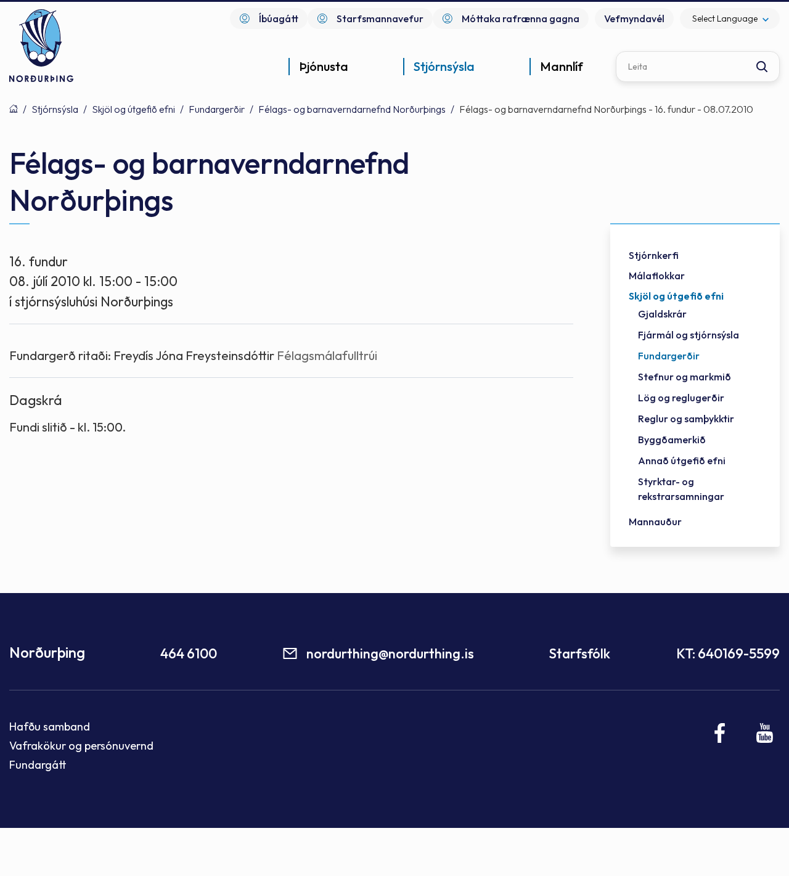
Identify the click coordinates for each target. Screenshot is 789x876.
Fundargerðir (217, 109)
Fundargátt (38, 765)
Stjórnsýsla (54, 109)
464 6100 (188, 653)
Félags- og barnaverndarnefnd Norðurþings (352, 109)
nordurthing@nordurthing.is (390, 653)
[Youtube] (765, 733)
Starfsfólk (579, 653)
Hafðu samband (49, 726)
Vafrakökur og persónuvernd (81, 746)
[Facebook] (720, 733)
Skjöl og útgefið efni (133, 109)
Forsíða (13, 108)
